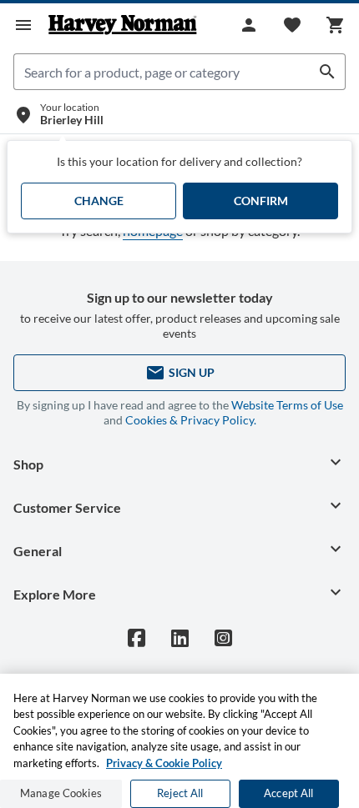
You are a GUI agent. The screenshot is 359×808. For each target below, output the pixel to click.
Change (99, 200)
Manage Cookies (61, 793)
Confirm (261, 200)
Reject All (180, 793)
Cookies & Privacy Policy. (190, 420)
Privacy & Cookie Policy (164, 763)
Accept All (288, 793)
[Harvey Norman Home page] (122, 25)
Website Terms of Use (287, 405)
